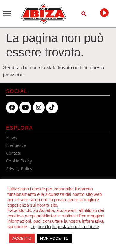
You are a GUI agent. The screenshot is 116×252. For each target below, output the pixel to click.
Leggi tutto (41, 226)
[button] (6, 14)
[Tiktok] (52, 107)
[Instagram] (39, 107)
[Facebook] (12, 107)
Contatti (13, 153)
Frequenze (16, 145)
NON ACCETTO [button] (54, 238)
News (11, 137)
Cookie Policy (19, 161)
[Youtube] (25, 107)
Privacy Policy (19, 168)
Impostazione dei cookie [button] (75, 226)
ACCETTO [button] (22, 238)
